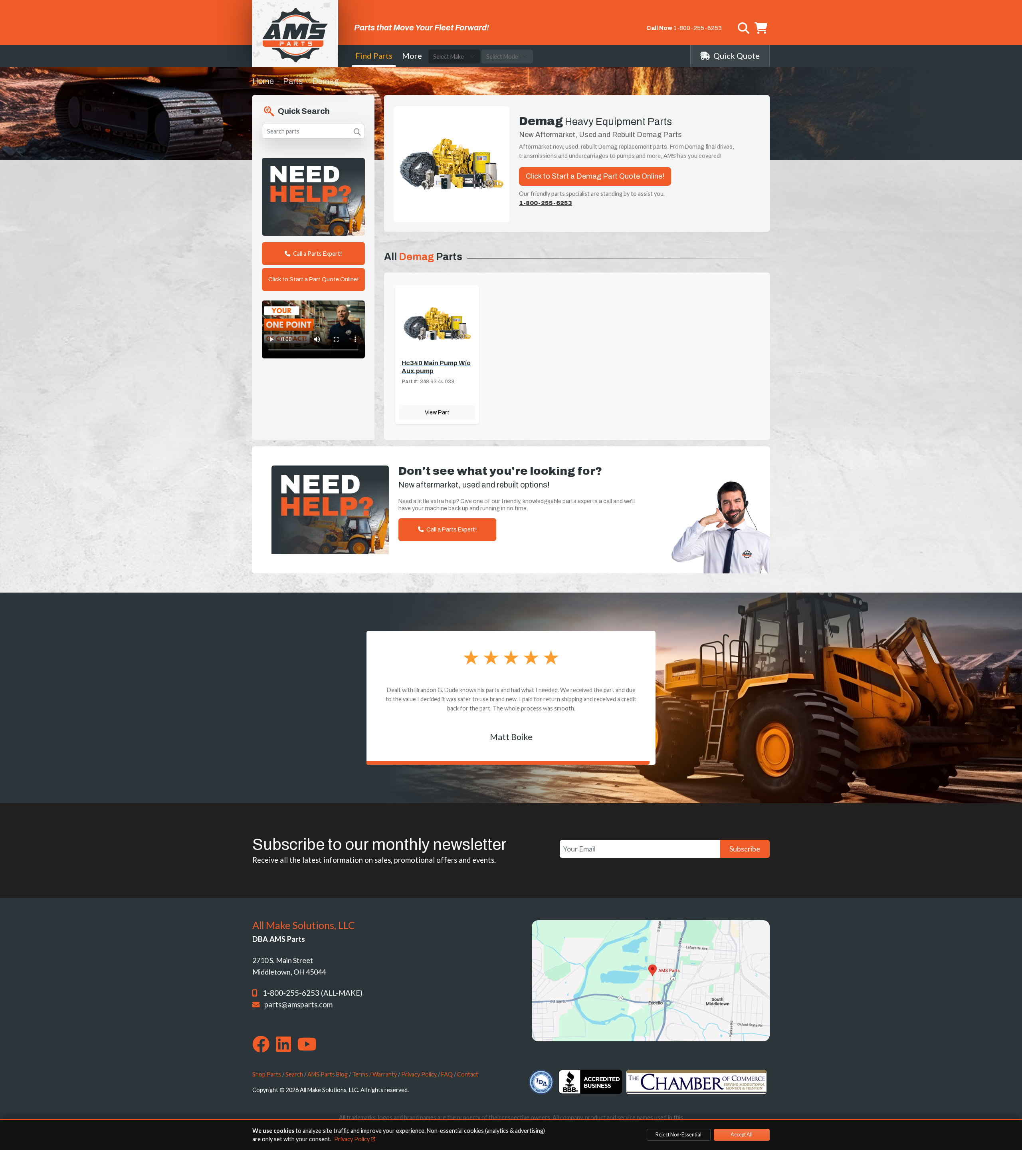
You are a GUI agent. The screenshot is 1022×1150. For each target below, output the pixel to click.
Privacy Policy (419, 1074)
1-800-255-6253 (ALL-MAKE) (312, 993)
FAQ (447, 1074)
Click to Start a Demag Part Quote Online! (595, 176)
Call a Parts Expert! (317, 253)
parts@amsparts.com (298, 1004)
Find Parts (373, 55)
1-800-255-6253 (697, 28)
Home (263, 81)
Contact (467, 1074)
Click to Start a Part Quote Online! (313, 279)
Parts (293, 81)
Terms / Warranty (374, 1074)
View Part (437, 412)
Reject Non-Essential (678, 1135)
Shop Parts (266, 1074)
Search (294, 1074)
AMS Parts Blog (327, 1074)
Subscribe (744, 848)
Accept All (742, 1135)
